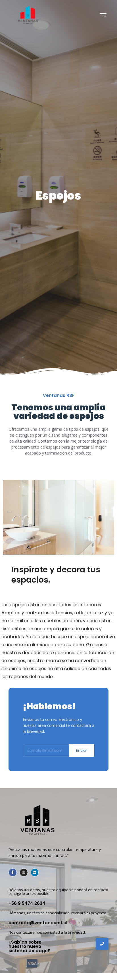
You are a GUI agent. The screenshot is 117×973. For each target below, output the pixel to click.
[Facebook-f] (13, 872)
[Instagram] (24, 872)
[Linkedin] (35, 872)
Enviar (81, 750)
